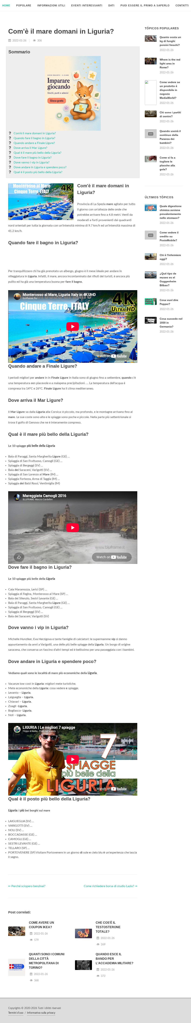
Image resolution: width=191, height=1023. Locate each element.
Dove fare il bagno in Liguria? (32, 157)
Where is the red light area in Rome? (170, 63)
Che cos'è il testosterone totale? (108, 974)
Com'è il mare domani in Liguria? (35, 133)
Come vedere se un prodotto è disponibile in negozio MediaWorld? (170, 90)
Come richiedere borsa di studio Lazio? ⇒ (110, 932)
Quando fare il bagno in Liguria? (34, 138)
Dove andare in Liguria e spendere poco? (40, 167)
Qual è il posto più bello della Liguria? (38, 172)
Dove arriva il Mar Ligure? (30, 147)
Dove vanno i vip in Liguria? (31, 162)
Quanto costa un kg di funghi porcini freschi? (170, 41)
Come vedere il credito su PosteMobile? (169, 283)
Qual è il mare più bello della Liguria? (37, 152)
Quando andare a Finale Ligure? (34, 143)
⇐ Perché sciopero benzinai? (26, 932)
